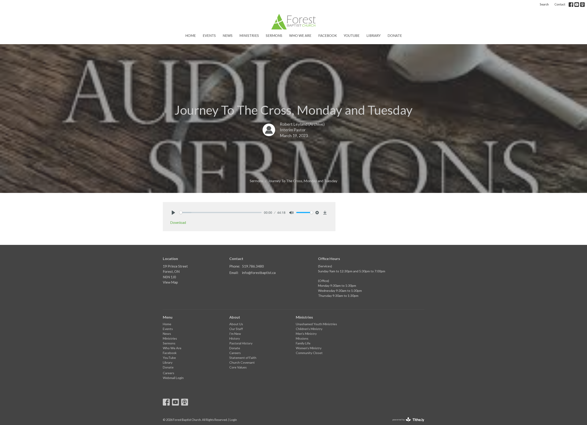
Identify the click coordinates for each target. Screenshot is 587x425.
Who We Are (300, 35)
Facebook (327, 35)
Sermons (274, 35)
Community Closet (309, 353)
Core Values (238, 367)
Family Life (303, 343)
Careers (168, 373)
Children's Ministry (309, 329)
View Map (170, 282)
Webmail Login (173, 378)
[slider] (220, 212)
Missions (302, 338)
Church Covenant (242, 362)
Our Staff (236, 329)
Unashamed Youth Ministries (316, 324)
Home (190, 35)
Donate (395, 35)
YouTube (352, 35)
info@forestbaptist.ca (259, 273)
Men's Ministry (306, 334)
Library (373, 35)
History (234, 338)
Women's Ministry (308, 348)
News (228, 35)
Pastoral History (240, 343)
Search (544, 4)
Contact (559, 4)
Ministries (249, 35)
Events (209, 35)
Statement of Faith (242, 358)
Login (233, 420)
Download (178, 222)
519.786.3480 (253, 266)
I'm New (235, 334)
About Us (236, 324)
